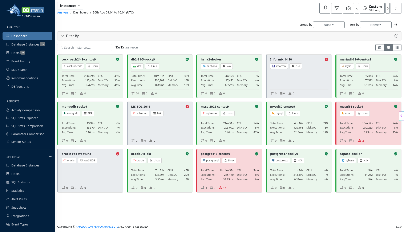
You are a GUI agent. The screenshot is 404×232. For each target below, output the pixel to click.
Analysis (63, 12)
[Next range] (387, 8)
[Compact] (379, 47)
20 (137, 93)
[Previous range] (357, 8)
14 (224, 188)
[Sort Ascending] (396, 24)
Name (374, 25)
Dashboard (80, 12)
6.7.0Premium (31, 16)
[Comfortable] (388, 47)
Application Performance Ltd (97, 226)
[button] (395, 35)
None (327, 25)
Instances (68, 5)
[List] (397, 47)
